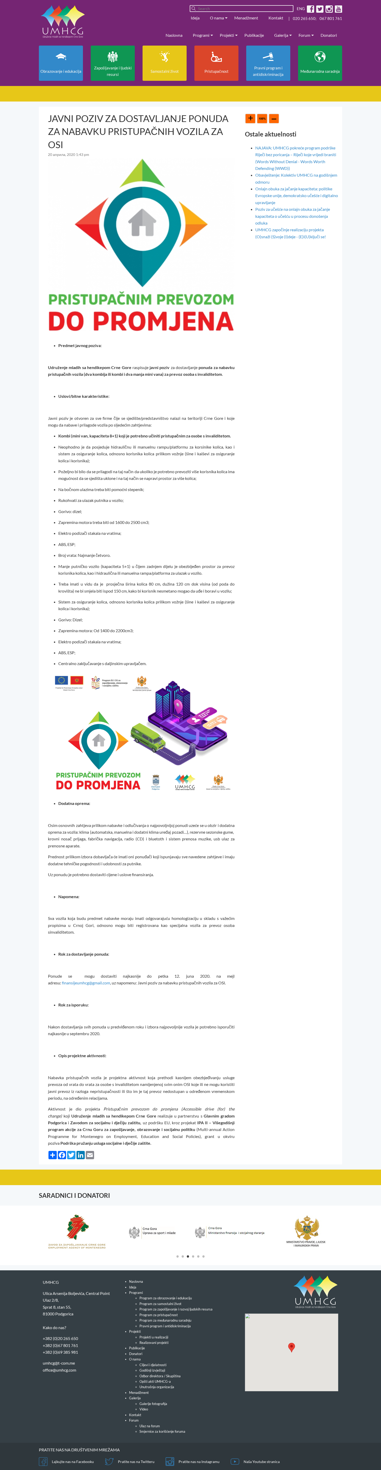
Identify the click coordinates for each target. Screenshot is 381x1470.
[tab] (177, 1256)
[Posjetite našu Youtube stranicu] (338, 8)
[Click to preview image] (141, 243)
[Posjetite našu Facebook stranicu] (310, 8)
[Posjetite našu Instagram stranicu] (328, 8)
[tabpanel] (77, 1231)
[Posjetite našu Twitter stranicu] (319, 8)
